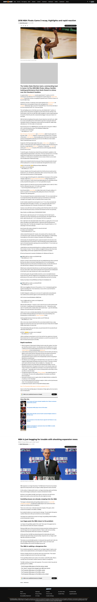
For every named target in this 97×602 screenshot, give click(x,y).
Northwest (50, 1)
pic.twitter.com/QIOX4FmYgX (34, 256)
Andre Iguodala (30, 137)
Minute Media (14, 598)
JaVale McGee (41, 134)
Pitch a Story (23, 593)
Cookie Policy (61, 593)
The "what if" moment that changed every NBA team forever (35, 568)
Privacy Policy (38, 593)
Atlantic (33, 1)
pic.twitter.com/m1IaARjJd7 (35, 332)
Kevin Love (35, 146)
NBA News (26, 582)
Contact (48, 591)
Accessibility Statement (25, 595)
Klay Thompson (23, 134)
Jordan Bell (30, 135)
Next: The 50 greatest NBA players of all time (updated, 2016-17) (34, 386)
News (15, 1)
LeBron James (46, 143)
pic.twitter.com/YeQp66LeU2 (36, 300)
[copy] (27, 25)
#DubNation (40, 128)
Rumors (18, 1)
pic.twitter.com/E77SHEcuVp (42, 318)
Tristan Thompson (40, 315)
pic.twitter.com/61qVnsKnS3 (26, 230)
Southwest (62, 1)
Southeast (44, 1)
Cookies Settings (50, 595)
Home (21, 582)
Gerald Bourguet (23, 23)
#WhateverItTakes (37, 165)
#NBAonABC (25, 256)
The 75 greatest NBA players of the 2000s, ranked (33, 570)
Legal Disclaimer (73, 593)
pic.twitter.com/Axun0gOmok (27, 167)
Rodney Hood (29, 147)
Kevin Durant (51, 102)
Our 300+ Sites (61, 591)
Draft (29, 1)
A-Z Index (37, 595)
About (67, 1)
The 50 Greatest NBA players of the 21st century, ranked (34, 566)
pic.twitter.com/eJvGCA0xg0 (26, 129)
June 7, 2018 (29, 131)
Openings (37, 591)
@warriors (29, 128)
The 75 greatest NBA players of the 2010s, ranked (33, 572)
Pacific (56, 1)
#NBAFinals (45, 128)
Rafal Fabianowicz (24, 444)
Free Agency (24, 1)
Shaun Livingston (42, 372)
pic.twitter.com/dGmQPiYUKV (34, 283)
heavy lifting (32, 190)
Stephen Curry (31, 95)
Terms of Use (49, 593)
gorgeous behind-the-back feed (38, 178)
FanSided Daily (72, 591)
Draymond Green (32, 134)
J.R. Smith (52, 146)
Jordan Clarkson (25, 350)
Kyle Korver (42, 350)
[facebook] (87, 1)
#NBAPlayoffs (35, 126)
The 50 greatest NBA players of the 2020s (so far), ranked (34, 574)
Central (38, 1)
